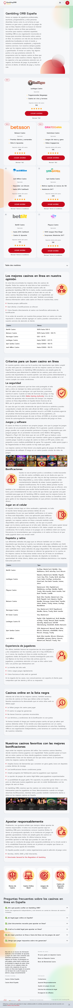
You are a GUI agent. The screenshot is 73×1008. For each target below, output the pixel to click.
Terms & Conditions (22, 209)
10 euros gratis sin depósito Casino (49, 955)
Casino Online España (12, 979)
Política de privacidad (13, 1005)
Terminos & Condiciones (36, 1000)
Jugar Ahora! (36, 113)
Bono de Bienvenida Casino (47, 962)
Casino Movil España (11, 983)
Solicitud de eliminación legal (47, 989)
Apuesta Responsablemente (47, 983)
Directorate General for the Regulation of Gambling (27, 857)
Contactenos (42, 979)
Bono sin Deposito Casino (46, 958)
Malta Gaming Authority (35, 396)
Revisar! (34, 118)
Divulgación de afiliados (45, 993)
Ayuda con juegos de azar (46, 986)
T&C (39, 118)
